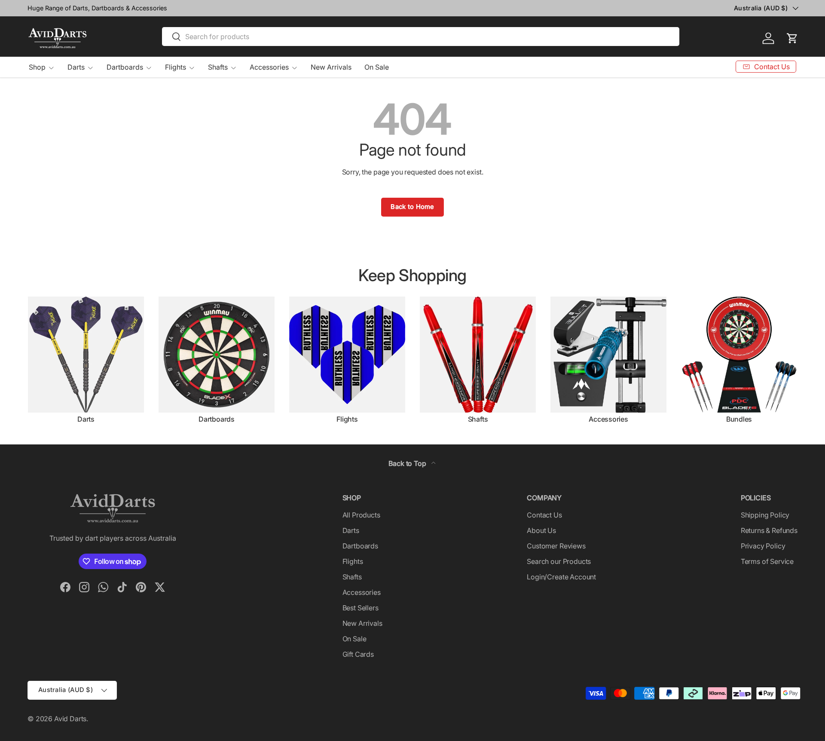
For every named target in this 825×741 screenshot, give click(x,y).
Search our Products (559, 561)
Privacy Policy (763, 546)
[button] (792, 38)
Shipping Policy (765, 515)
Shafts (218, 67)
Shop (37, 67)
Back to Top (408, 463)
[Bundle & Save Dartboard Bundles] (739, 355)
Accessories (269, 67)
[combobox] (420, 36)
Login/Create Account (561, 577)
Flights (175, 67)
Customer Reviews (556, 546)
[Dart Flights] (347, 355)
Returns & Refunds (769, 530)
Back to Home (412, 207)
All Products (361, 515)
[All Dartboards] (217, 355)
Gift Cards (358, 654)
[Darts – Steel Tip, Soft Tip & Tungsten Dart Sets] (86, 355)
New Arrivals (331, 67)
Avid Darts (70, 718)
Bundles (739, 419)
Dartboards (125, 67)
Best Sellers (360, 607)
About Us (541, 530)
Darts (76, 67)
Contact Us (544, 515)
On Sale (376, 67)
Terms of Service (767, 561)
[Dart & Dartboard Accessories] (608, 355)
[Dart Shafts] (478, 355)
